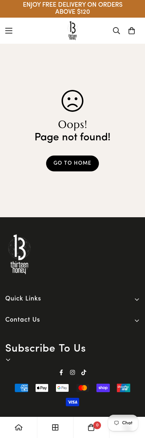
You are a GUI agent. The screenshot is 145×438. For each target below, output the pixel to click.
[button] (132, 31)
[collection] (55, 427)
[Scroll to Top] (132, 401)
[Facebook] (61, 372)
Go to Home (72, 163)
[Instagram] (72, 372)
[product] (18, 427)
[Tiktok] (84, 372)
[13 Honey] (72, 31)
